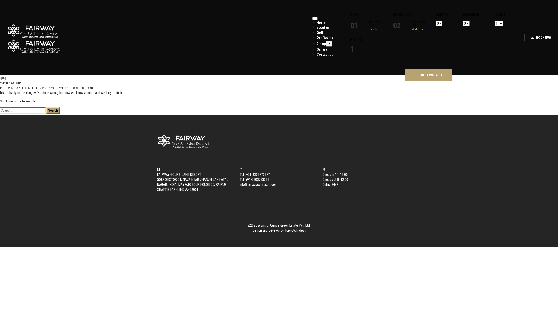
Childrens (471, 15)
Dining (321, 44)
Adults (441, 15)
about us (323, 28)
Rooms (500, 15)
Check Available (430, 75)
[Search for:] (23, 110)
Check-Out (402, 15)
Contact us (325, 54)
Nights (356, 39)
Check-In (357, 15)
